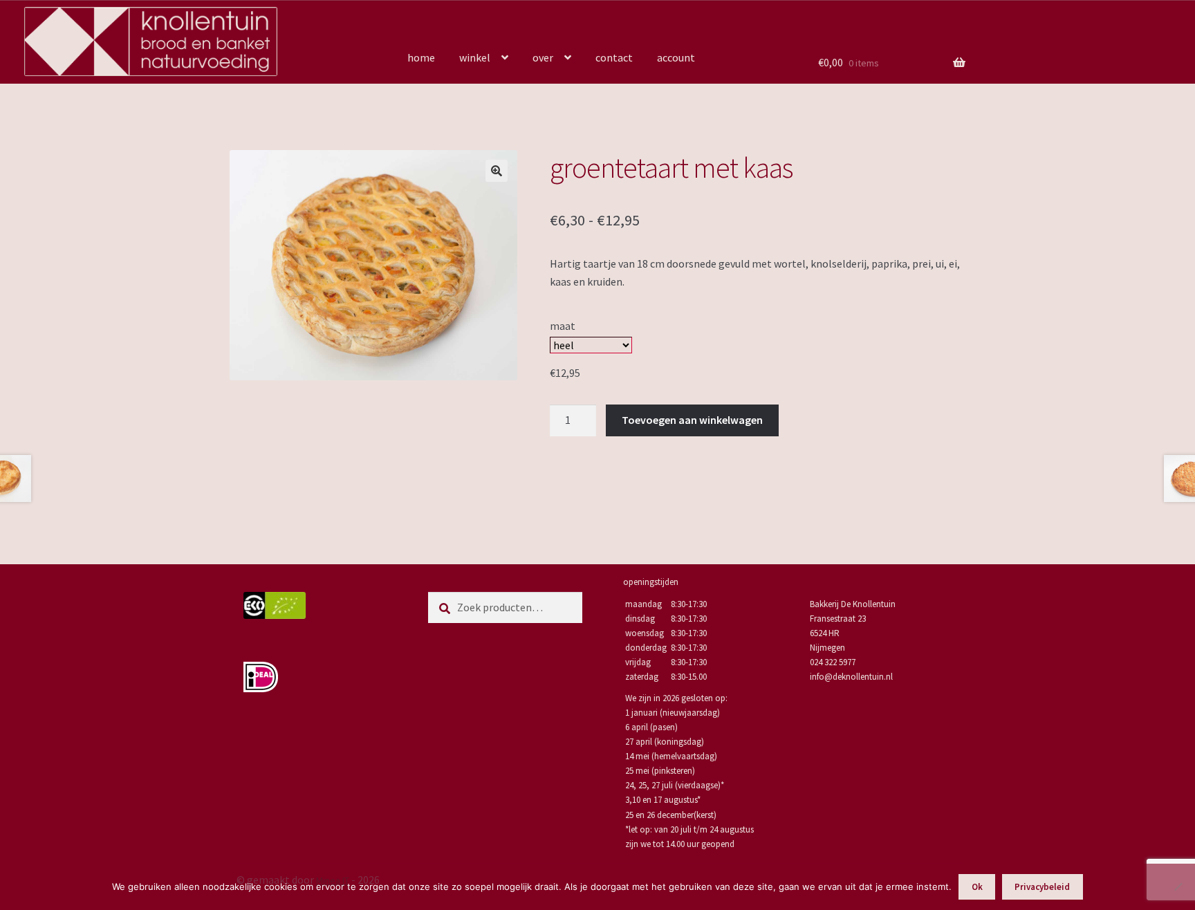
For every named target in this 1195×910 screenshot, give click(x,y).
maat (562, 326)
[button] (496, 171)
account (676, 57)
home (421, 57)
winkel (474, 57)
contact (614, 57)
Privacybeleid (1042, 887)
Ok (977, 887)
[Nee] (1178, 886)
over (542, 57)
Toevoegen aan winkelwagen (692, 420)
